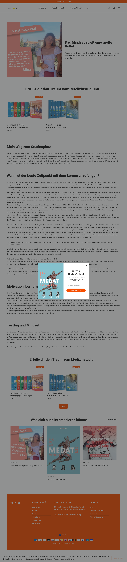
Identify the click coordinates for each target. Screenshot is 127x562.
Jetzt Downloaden (76, 290)
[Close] (86, 265)
